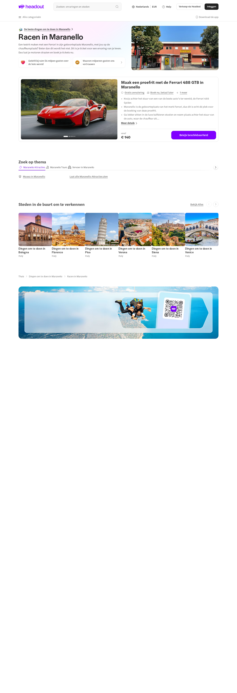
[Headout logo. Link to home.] (31, 6)
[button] (30, 17)
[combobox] (87, 6)
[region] (69, 109)
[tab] (32, 167)
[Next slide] (216, 167)
